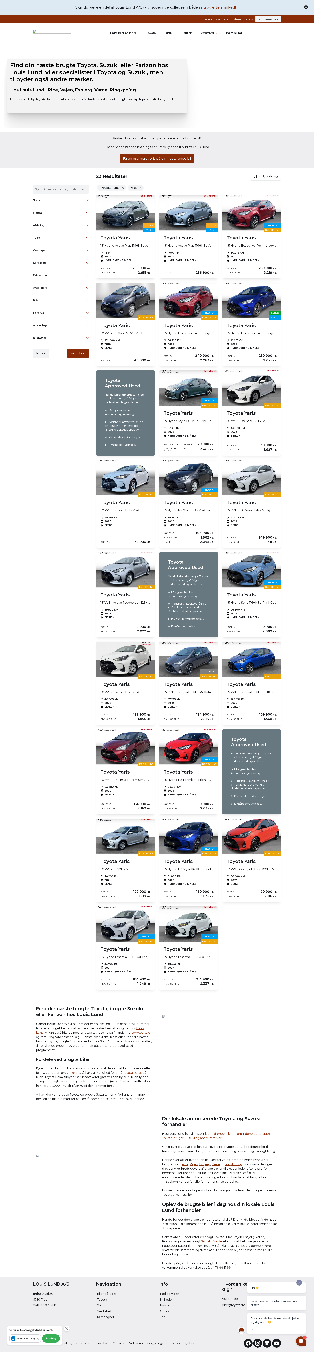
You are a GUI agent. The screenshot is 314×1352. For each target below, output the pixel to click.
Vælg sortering (268, 176)
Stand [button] (37, 200)
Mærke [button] (37, 212)
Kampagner (105, 1317)
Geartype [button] (39, 250)
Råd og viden (169, 1294)
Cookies (118, 1343)
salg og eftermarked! (217, 7)
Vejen (194, 1164)
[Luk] (306, 7)
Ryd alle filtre (109, 188)
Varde (216, 1164)
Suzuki (168, 33)
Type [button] (36, 237)
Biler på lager (106, 1294)
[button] (34, 1335)
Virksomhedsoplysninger (147, 1343)
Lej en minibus (212, 18)
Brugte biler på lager (122, 33)
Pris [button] (35, 300)
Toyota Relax (132, 1072)
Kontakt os (168, 1305)
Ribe (185, 1164)
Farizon (187, 33)
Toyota (151, 33)
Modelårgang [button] (42, 325)
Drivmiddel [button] (40, 275)
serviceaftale (141, 1032)
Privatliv (102, 1343)
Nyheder (236, 18)
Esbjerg (204, 1164)
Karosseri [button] (39, 262)
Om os (249, 18)
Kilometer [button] (39, 338)
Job (226, 18)
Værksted (207, 33)
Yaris (133, 188)
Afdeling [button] (39, 225)
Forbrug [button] (38, 313)
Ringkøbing (233, 1164)
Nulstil (41, 353)
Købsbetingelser (182, 1343)
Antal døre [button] (40, 287)
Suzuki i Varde (211, 1241)
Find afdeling (233, 33)
